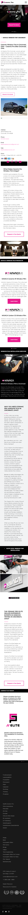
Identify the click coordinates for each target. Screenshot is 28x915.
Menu (14, 31)
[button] (14, 25)
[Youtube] (6, 911)
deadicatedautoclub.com (8, 149)
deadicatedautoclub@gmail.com (10, 144)
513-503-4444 (5, 138)
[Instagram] (9, 911)
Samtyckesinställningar (7, 908)
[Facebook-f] (3, 911)
